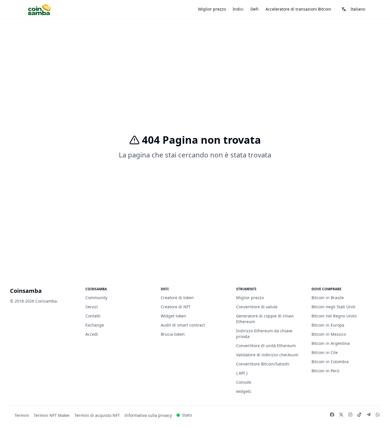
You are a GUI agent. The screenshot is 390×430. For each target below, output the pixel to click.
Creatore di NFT (176, 306)
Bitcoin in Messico (328, 334)
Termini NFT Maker (52, 415)
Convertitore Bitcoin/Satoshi (263, 364)
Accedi (91, 334)
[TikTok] (359, 414)
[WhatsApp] (377, 414)
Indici (238, 9)
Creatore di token (177, 297)
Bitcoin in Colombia (330, 361)
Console (243, 382)
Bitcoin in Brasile (327, 297)
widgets (243, 391)
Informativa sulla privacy (148, 415)
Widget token (173, 316)
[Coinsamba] (39, 9)
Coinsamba (26, 291)
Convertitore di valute (257, 306)
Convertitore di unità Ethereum (266, 345)
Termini (22, 415)
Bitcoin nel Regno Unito (334, 316)
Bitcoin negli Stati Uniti (333, 306)
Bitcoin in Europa (327, 325)
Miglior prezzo (212, 9)
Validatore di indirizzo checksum (267, 354)
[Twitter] (341, 414)
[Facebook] (332, 414)
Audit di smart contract (183, 325)
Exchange (94, 325)
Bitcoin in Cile (324, 352)
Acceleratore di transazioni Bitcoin (298, 9)
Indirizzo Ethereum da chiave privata (264, 333)
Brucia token (173, 334)
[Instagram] (350, 414)
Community (96, 297)
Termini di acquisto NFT (97, 415)
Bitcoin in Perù (325, 370)
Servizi (91, 306)
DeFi (254, 9)
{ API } (242, 373)
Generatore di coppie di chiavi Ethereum (265, 318)
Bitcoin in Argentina (330, 343)
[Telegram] (368, 414)
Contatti (92, 316)
